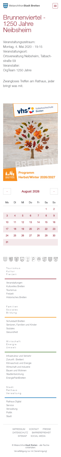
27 (30, 236)
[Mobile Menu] (55, 5)
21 (38, 229)
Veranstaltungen (14, 283)
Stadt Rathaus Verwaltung (14, 390)
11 (15, 222)
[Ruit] (50, 260)
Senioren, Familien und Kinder (21, 325)
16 (54, 222)
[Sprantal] (56, 260)
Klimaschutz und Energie (18, 363)
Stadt (9, 416)
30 (54, 236)
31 (7, 242)
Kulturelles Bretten (15, 286)
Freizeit (9, 294)
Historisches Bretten (16, 297)
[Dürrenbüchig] (28, 260)
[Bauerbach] (11, 260)
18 (15, 229)
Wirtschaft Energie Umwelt (13, 344)
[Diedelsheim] (22, 260)
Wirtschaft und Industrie (18, 367)
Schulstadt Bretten (15, 321)
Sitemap (22, 436)
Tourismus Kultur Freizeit (13, 271)
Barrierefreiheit (41, 433)
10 (7, 222)
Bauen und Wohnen (16, 371)
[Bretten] (5, 260)
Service (10, 405)
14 (38, 222)
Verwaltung (11, 409)
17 (7, 229)
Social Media (38, 436)
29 (46, 236)
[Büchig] (16, 260)
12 (22, 222)
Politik (9, 413)
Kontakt (34, 429)
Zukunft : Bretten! (15, 360)
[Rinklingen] (44, 260)
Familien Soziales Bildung (12, 310)
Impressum (19, 429)
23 (54, 229)
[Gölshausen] (33, 260)
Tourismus (11, 290)
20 (30, 229)
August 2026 (30, 191)
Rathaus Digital (13, 402)
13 (30, 222)
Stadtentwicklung (15, 374)
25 (15, 236)
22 (46, 229)
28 (38, 236)
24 (7, 236)
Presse (47, 429)
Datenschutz (20, 433)
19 (22, 229)
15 (46, 222)
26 (22, 236)
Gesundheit (12, 332)
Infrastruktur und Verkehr (18, 356)
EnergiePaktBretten (16, 378)
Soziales (10, 329)
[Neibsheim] (39, 260)
